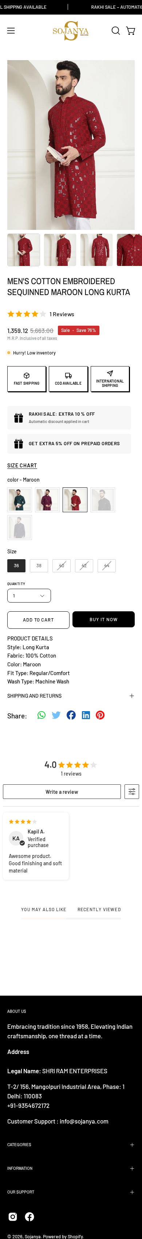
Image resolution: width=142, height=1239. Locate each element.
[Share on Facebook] (71, 716)
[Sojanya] (71, 31)
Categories (19, 1145)
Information (19, 1168)
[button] (115, 31)
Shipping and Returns (34, 695)
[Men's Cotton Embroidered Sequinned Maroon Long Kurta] (23, 250)
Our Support (20, 1192)
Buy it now (104, 619)
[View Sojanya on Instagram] (12, 1216)
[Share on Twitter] (56, 716)
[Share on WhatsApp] (42, 716)
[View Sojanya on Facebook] (29, 1216)
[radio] (19, 499)
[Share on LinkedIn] (86, 716)
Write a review (62, 792)
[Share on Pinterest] (100, 716)
